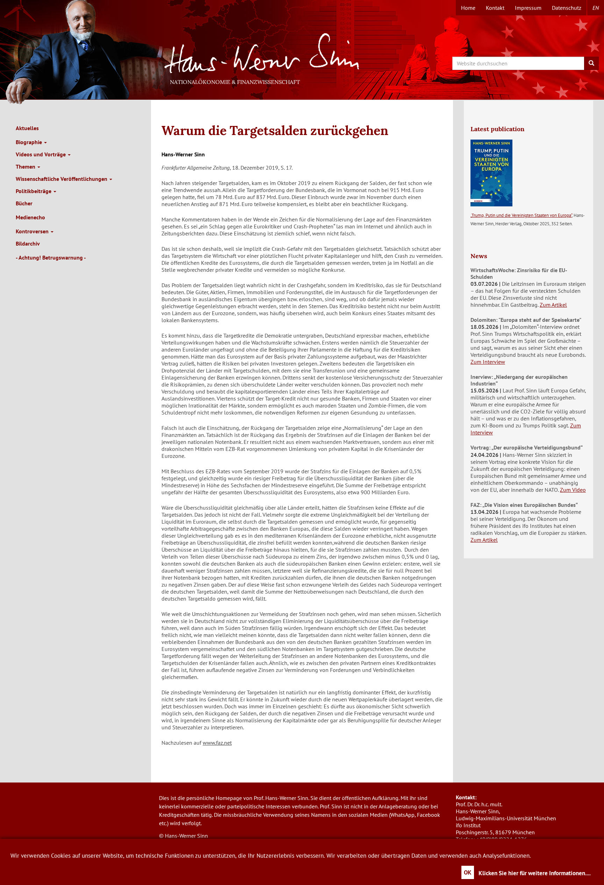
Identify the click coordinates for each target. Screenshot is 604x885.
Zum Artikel (553, 304)
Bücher (24, 203)
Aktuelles (27, 128)
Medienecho (30, 217)
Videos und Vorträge (41, 154)
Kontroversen (33, 231)
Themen (26, 166)
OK (468, 872)
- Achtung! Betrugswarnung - (51, 257)
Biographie (29, 142)
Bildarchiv (28, 243)
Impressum (528, 7)
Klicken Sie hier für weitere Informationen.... (535, 873)
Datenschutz (566, 7)
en (595, 7)
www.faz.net (217, 742)
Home (468, 7)
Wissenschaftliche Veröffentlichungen (62, 178)
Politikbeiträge (34, 190)
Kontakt (495, 7)
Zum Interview (487, 361)
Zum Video (573, 489)
